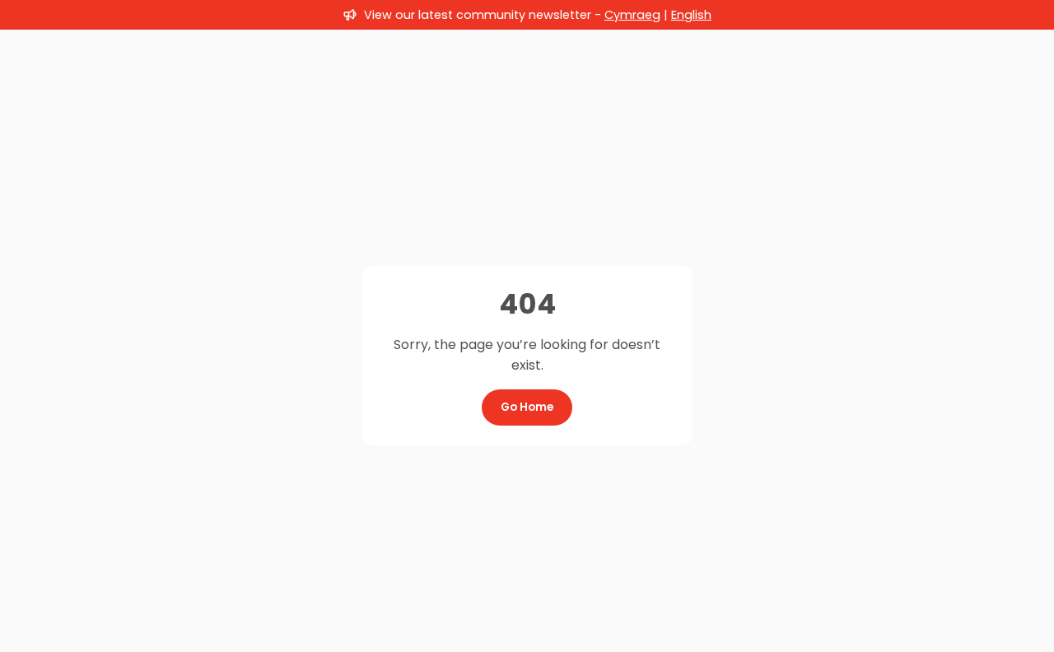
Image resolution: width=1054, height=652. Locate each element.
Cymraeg (632, 15)
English (691, 15)
